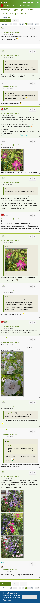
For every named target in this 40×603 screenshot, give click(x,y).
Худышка (9, 62)
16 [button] (20, 24)
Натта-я (3, 140)
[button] (11, 24)
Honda (2, 562)
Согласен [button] (30, 597)
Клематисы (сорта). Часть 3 (14, 13)
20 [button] (31, 24)
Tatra (8, 17)
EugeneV (3, 337)
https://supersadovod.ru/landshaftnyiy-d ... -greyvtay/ (17, 135)
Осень (6, 108)
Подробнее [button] (7, 600)
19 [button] (28, 24)
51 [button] (35, 24)
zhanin (2, 50)
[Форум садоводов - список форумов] (6, 5)
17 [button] (23, 24)
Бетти (2, 27)
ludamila (3, 177)
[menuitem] (6, 2)
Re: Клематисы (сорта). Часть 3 (10, 32)
